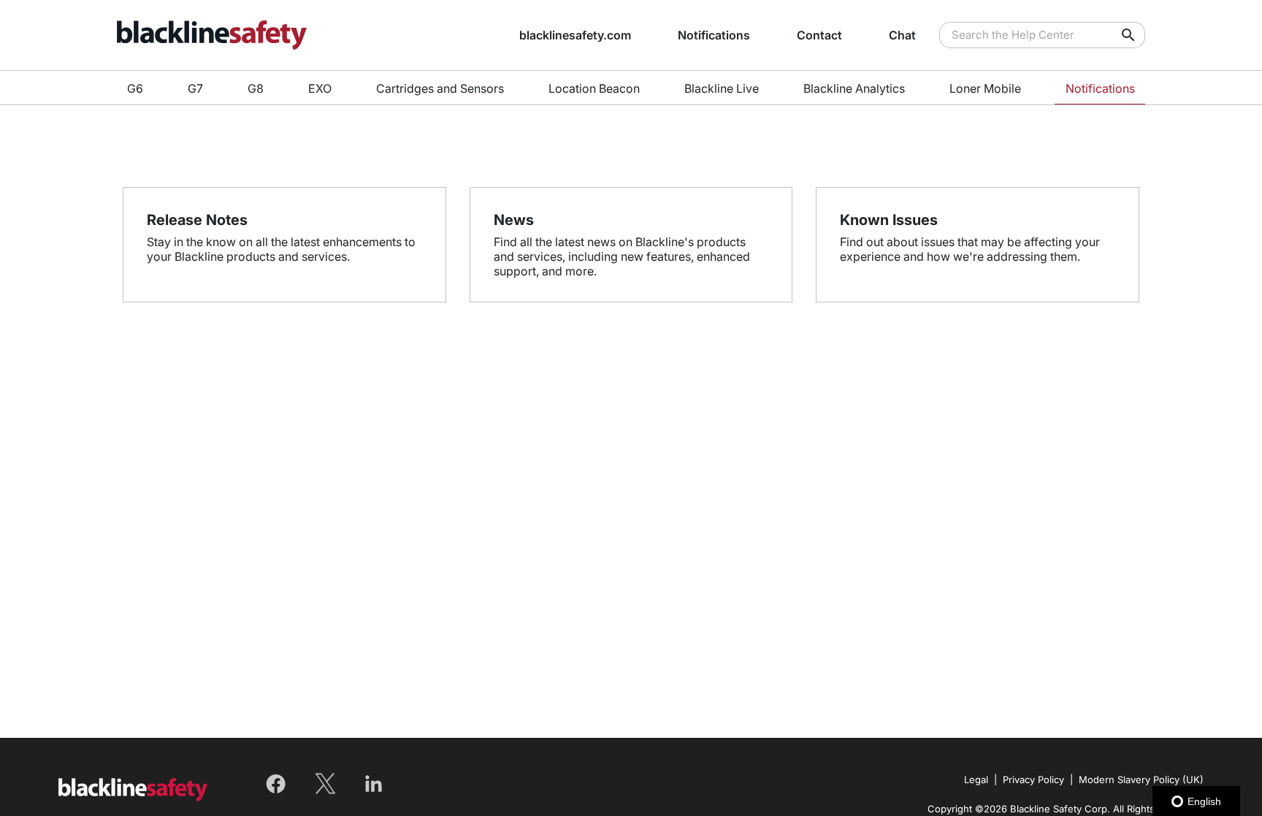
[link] (316, 35)
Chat (902, 35)
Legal (976, 779)
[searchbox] (1118, 35)
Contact (819, 35)
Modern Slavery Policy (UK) (1141, 779)
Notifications (714, 35)
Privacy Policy (1033, 779)
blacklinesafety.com (575, 35)
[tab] (135, 88)
